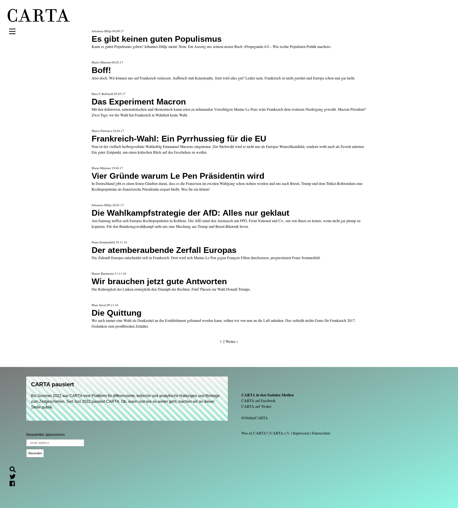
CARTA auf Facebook (258, 400)
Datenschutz (321, 432)
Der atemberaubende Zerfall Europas (164, 250)
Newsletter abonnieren (45, 435)
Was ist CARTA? (254, 432)
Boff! (101, 70)
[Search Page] (15, 470)
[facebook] (14, 484)
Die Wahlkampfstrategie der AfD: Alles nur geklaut (190, 212)
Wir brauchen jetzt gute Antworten (159, 281)
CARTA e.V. (280, 432)
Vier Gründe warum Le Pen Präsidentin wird (178, 175)
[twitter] (15, 477)
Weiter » (232, 341)
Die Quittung (116, 312)
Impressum (301, 432)
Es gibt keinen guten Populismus (157, 38)
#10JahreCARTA (254, 417)
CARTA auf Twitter (256, 406)
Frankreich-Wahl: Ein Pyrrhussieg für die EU (179, 138)
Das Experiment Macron (139, 101)
